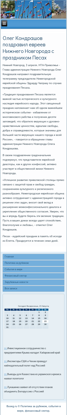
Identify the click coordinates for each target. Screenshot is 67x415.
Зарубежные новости (16, 282)
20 (26, 321)
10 (7, 318)
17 (7, 321)
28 (33, 324)
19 (20, 321)
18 (14, 321)
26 (20, 324)
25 (14, 324)
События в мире (13, 269)
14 (33, 318)
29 (39, 324)
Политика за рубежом (17, 263)
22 (39, 321)
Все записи (11, 288)
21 (33, 321)
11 (14, 318)
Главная (9, 257)
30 (45, 324)
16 (45, 318)
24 (7, 324)
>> (5, 348)
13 (26, 318)
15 (39, 318)
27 (26, 324)
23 (45, 321)
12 (20, 318)
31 (7, 327)
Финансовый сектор (16, 276)
